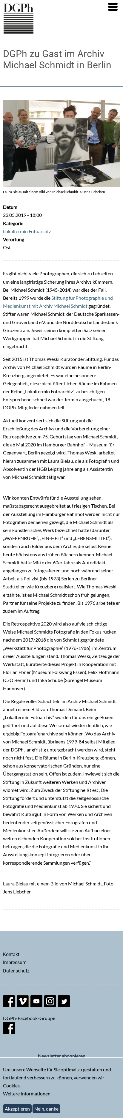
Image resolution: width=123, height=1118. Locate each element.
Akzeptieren (17, 1108)
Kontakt (11, 954)
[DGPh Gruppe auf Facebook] (9, 1032)
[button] (113, 7)
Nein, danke (46, 1108)
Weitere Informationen (26, 1093)
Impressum (15, 962)
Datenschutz (16, 971)
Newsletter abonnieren (61, 1056)
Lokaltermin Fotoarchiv (27, 231)
